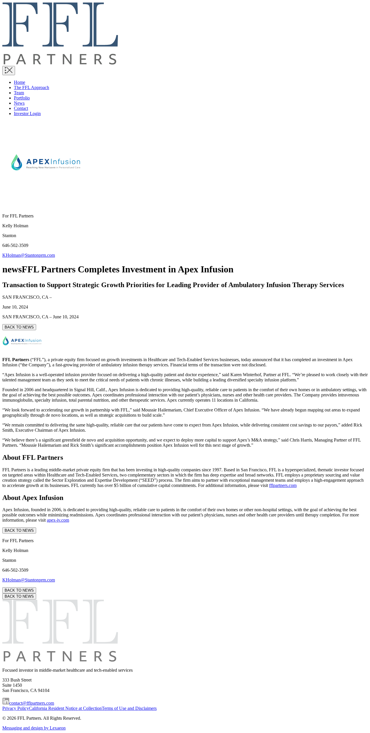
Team (19, 92)
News (19, 103)
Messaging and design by (34, 727)
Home (19, 82)
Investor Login (27, 113)
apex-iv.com (58, 520)
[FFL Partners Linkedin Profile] (5, 703)
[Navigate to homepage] (60, 63)
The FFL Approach (31, 87)
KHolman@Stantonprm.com (28, 255)
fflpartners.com (283, 485)
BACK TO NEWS (19, 327)
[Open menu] (8, 70)
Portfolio (22, 97)
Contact (21, 108)
